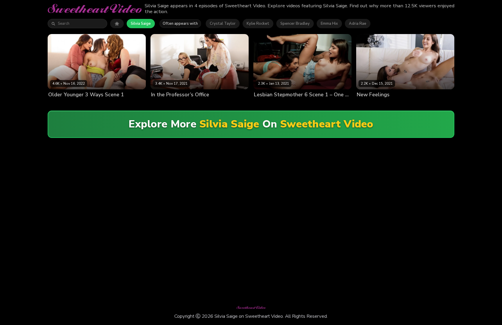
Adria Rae (357, 23)
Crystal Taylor (223, 23)
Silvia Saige (141, 23)
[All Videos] (117, 23)
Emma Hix (329, 23)
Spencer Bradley (295, 23)
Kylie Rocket (258, 23)
